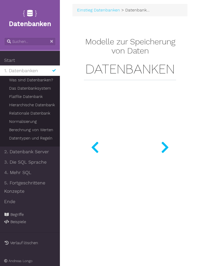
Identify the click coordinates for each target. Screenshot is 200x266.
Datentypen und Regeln (30, 138)
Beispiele (17, 222)
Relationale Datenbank (29, 113)
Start (9, 60)
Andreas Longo (20, 261)
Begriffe (16, 214)
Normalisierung (23, 121)
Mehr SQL (17, 172)
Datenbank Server (26, 151)
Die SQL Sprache (25, 162)
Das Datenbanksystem (30, 88)
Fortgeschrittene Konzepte (24, 187)
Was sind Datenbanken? (31, 80)
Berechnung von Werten (31, 130)
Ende (9, 201)
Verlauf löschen (23, 243)
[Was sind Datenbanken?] (165, 146)
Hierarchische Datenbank (32, 105)
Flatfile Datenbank (26, 96)
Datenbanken (21, 70)
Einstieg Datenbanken (98, 10)
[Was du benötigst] (95, 146)
